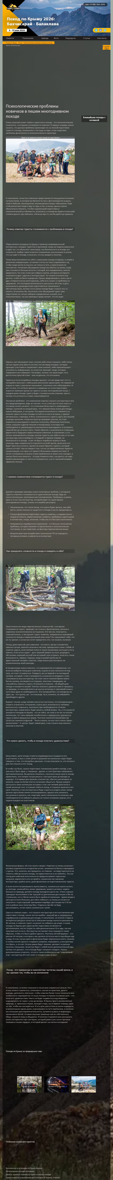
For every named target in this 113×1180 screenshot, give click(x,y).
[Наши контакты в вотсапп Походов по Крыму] (105, 31)
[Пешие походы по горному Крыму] (13, 9)
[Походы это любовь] (100, 31)
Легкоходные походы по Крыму (20, 1171)
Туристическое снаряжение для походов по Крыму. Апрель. (33, 1177)
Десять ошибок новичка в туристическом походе (28, 1174)
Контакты (101, 38)
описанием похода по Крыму (50, 259)
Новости (10, 38)
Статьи (86, 38)
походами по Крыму (28, 244)
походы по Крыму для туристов (20, 925)
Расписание (28, 38)
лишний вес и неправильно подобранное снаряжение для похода (39, 916)
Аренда (44, 38)
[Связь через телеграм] (96, 31)
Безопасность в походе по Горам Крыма (24, 1168)
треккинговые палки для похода (57, 408)
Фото (56, 38)
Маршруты (70, 38)
